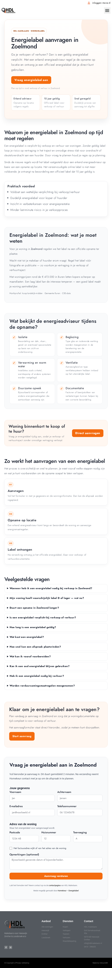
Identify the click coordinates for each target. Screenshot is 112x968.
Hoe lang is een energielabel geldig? (33, 627)
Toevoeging (80, 832)
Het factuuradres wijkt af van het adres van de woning (40, 848)
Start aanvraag (21, 736)
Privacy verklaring (22, 963)
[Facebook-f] (6, 947)
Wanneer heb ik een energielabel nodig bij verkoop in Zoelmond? (51, 588)
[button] (107, 10)
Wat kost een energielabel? (27, 637)
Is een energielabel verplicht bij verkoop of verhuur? (43, 617)
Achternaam (64, 792)
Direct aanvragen (87, 433)
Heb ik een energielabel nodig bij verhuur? (37, 676)
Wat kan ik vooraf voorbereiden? (30, 656)
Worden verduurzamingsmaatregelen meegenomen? (42, 685)
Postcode (14, 832)
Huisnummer (48, 832)
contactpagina (55, 885)
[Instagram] (10, 947)
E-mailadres (16, 806)
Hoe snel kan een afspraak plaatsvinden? (35, 646)
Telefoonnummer (67, 806)
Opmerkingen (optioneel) (24, 854)
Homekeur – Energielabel (68, 891)
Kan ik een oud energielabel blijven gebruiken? (40, 666)
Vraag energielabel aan (31, 80)
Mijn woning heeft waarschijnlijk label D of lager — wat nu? (47, 598)
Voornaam (15, 792)
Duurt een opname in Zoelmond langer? (34, 607)
